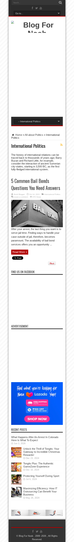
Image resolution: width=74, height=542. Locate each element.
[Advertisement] (37, 76)
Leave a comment (21, 197)
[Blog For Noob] (37, 33)
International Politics (52, 194)
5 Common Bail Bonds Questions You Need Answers (35, 184)
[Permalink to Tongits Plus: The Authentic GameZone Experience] (16, 471)
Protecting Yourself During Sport (41, 475)
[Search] (60, 2)
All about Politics (34, 134)
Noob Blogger (19, 194)
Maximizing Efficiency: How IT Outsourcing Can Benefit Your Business (40, 491)
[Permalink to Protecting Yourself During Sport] (16, 483)
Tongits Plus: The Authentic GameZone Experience (38, 465)
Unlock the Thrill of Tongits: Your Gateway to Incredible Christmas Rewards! (41, 451)
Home (18, 134)
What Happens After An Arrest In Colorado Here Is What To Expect (34, 439)
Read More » (19, 251)
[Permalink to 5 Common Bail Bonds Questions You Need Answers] (37, 226)
